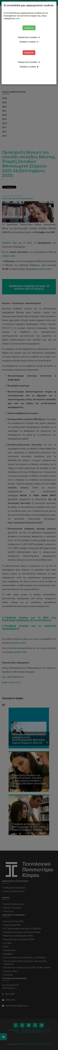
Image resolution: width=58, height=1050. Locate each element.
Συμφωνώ (29, 28)
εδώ (18, 18)
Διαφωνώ (29, 53)
